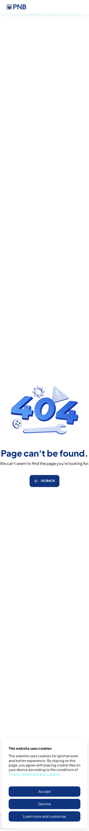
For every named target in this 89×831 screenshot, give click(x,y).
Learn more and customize (44, 816)
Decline (44, 804)
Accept (44, 791)
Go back (48, 481)
